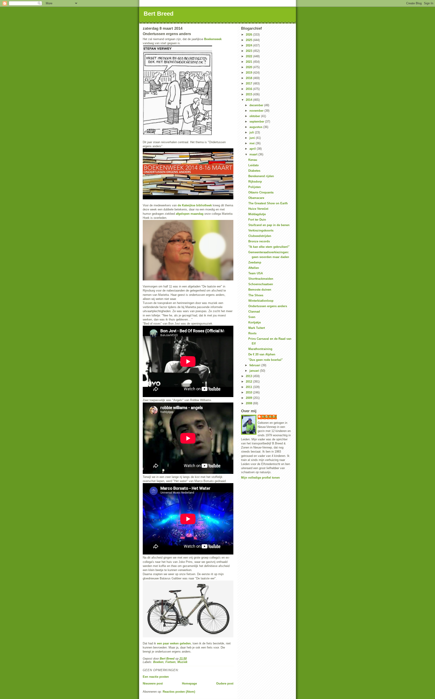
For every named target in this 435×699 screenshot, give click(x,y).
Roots (252, 333)
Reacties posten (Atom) (179, 691)
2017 (249, 83)
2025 (249, 40)
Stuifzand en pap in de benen (269, 225)
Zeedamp (254, 262)
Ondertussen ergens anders (267, 306)
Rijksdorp (255, 181)
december (256, 105)
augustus (256, 127)
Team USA (255, 273)
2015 (249, 94)
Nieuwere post (153, 683)
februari (255, 365)
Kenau (252, 159)
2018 (249, 78)
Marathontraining (260, 349)
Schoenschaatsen (260, 284)
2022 (249, 56)
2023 (249, 51)
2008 (249, 403)
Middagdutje (257, 214)
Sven (251, 317)
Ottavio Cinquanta (260, 192)
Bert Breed (159, 13)
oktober (255, 116)
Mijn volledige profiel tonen (260, 477)
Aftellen (253, 268)
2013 (249, 376)
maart (253, 154)
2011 (249, 387)
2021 (249, 61)
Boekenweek (213, 39)
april (253, 148)
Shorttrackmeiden (260, 278)
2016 (249, 89)
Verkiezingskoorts (260, 230)
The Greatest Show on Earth (268, 203)
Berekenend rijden (261, 176)
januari (254, 370)
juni (252, 138)
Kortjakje (254, 322)
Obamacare (256, 198)
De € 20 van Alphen (261, 354)
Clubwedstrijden (259, 236)
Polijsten (254, 187)
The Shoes (255, 295)
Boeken (158, 662)
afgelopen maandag (189, 213)
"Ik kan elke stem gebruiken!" (269, 246)
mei (252, 143)
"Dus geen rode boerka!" (265, 360)
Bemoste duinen (259, 289)
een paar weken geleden (174, 643)
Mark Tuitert (256, 328)
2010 (249, 392)
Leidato (253, 165)
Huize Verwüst (258, 208)
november (256, 110)
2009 (249, 398)
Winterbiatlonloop (260, 300)
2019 (249, 72)
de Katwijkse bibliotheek (195, 205)
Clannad (254, 311)
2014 (249, 99)
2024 (249, 45)
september (257, 121)
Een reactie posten (156, 676)
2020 (249, 67)
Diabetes (254, 170)
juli (252, 132)
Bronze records (259, 241)
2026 (249, 34)
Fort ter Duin (257, 219)
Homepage (189, 683)
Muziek (182, 662)
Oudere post (224, 683)
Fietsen (170, 662)
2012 (249, 381)
